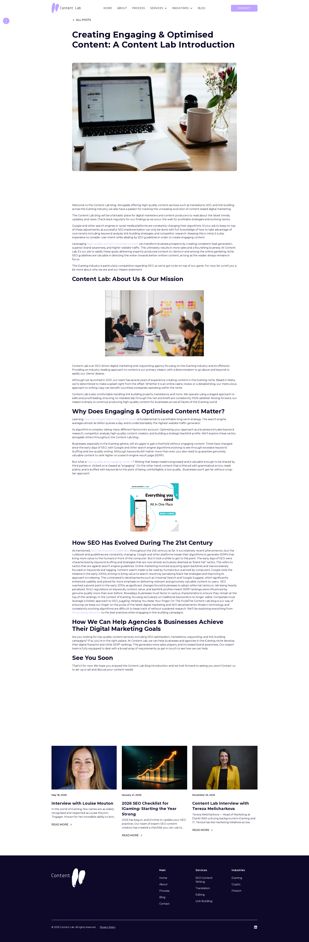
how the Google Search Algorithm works (110, 419)
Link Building (204, 901)
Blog (202, 8)
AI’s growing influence (86, 612)
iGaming (237, 877)
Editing (200, 894)
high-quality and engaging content (110, 461)
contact (244, 8)
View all (244, 725)
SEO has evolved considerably (110, 550)
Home (107, 8)
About (122, 8)
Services (156, 8)
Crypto (236, 884)
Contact (164, 903)
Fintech (236, 890)
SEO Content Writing (204, 879)
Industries (180, 8)
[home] (73, 8)
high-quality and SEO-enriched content (112, 243)
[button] (159, 8)
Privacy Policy (107, 927)
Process (138, 8)
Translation (203, 888)
